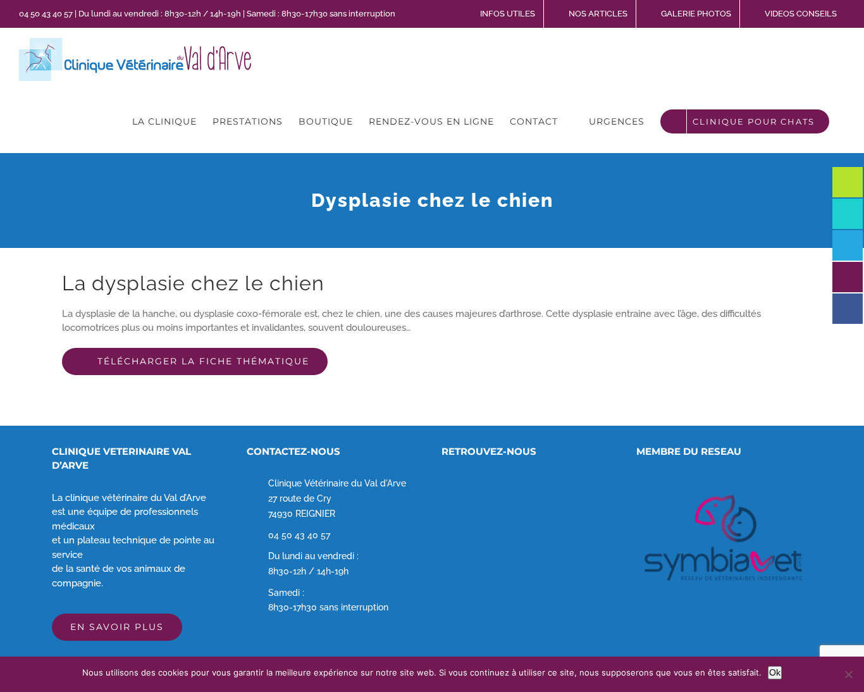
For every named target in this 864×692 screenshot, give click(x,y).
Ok (775, 672)
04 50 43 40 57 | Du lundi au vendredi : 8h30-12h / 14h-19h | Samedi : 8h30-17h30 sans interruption (207, 13)
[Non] (848, 674)
